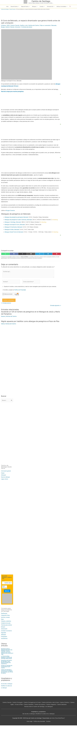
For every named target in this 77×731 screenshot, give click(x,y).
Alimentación (4, 628)
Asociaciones (4, 638)
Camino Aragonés (51, 704)
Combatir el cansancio (6, 630)
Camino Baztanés (62, 704)
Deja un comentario (45, 25)
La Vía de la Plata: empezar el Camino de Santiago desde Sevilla (6, 657)
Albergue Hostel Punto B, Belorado (14, 232)
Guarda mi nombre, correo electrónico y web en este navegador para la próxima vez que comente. (30, 286)
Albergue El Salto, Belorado (12, 229)
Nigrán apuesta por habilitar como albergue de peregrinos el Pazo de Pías (30, 321)
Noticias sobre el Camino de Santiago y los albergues (38, 706)
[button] (70, 6)
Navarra (3, 316)
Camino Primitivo (64, 702)
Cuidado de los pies (5, 623)
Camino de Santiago (41, 1)
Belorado (54, 25)
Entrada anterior (6, 303)
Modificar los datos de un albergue (45, 713)
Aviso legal (29, 721)
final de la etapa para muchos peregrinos (12, 91)
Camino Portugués (17, 702)
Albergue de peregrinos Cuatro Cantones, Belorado (18, 219)
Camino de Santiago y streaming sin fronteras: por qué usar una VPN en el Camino (7, 671)
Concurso (17, 27)
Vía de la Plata (19, 704)
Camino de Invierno (40, 704)
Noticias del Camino (33, 25)
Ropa (2, 619)
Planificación (4, 613)
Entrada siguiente (55, 305)
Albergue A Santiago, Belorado (13, 222)
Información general (6, 471)
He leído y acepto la (14, 290)
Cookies (48, 721)
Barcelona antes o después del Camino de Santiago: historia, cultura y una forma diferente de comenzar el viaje (7, 651)
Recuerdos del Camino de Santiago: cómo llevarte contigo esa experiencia (6, 662)
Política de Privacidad (20, 290)
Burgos (3, 27)
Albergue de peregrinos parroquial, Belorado (16, 217)
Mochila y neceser (5, 617)
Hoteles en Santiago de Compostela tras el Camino (6, 666)
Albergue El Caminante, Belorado (13, 227)
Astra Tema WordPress (58, 718)
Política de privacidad (39, 721)
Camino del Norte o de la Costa (50, 702)
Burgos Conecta (10, 210)
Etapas (2, 473)
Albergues (3, 475)
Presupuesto (4, 636)
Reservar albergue (5, 477)
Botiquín (3, 626)
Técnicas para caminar (6, 625)
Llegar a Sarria (4, 479)
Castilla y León (24, 25)
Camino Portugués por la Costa (32, 702)
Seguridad (3, 632)
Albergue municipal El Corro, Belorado (15, 224)
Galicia (3, 323)
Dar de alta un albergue (6, 683)
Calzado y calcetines (6, 621)
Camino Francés (12, 9)
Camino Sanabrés (28, 704)
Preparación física (5, 615)
